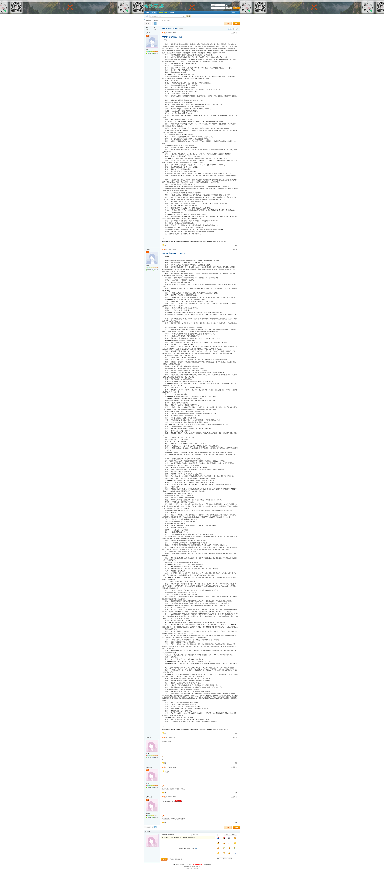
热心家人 (148, 753)
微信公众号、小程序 (178, 864)
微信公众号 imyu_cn (222, 241)
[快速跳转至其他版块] (144, 20)
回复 (227, 23)
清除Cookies (207, 864)
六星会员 (148, 813)
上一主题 (229, 29)
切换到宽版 (237, 1)
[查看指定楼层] (237, 29)
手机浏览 (188, 864)
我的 (147, 12)
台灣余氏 (149, 797)
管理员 (147, 49)
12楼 (163, 737)
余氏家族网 (149, 20)
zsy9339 (149, 767)
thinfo (148, 33)
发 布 (164, 859)
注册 (236, 8)
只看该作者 (234, 33)
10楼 (163, 33)
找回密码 (236, 5)
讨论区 (154, 12)
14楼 (163, 797)
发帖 (236, 23)
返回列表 (148, 23)
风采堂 (172, 12)
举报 (236, 245)
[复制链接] (180, 28)
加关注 (149, 53)
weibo (220, 835)
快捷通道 (234, 12)
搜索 (188, 16)
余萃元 (149, 737)
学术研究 (155, 20)
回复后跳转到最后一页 (178, 859)
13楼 (163, 767)
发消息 (156, 53)
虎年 (227, 835)
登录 (229, 8)
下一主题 (231, 29)
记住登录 (229, 5)
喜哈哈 (234, 835)
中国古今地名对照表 (165, 20)
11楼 (163, 249)
